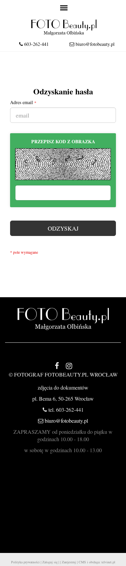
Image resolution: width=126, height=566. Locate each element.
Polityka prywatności (25, 562)
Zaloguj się (49, 562)
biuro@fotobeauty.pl (95, 44)
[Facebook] (57, 365)
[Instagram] (69, 365)
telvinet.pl (108, 562)
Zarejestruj (69, 562)
